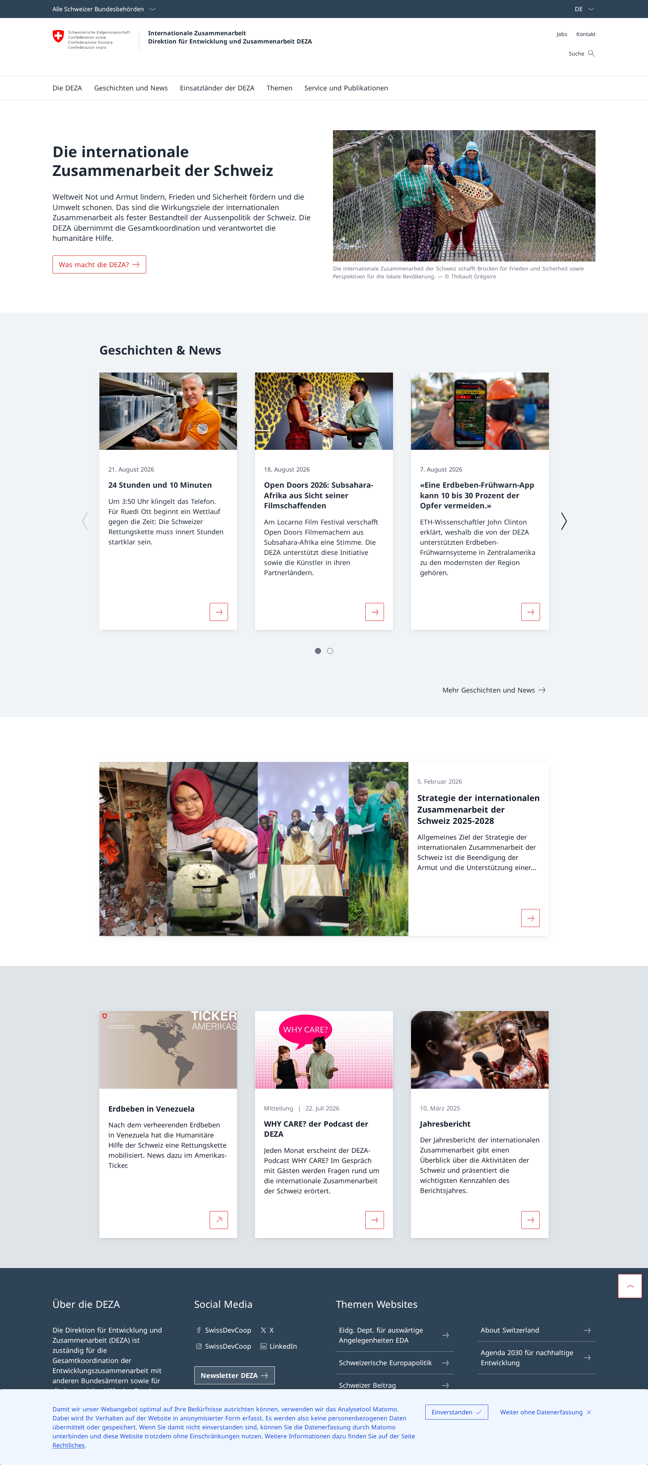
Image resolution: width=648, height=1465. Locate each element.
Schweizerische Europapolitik (385, 1362)
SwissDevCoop (228, 1329)
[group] (168, 501)
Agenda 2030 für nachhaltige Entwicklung (527, 1357)
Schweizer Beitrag (367, 1385)
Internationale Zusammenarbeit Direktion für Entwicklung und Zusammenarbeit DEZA (230, 37)
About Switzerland (510, 1329)
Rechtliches (68, 1445)
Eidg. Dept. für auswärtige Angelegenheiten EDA (381, 1335)
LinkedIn (283, 1346)
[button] (67, 88)
